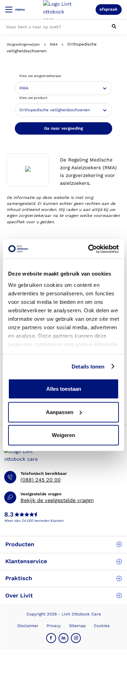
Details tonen (88, 366)
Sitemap (77, 625)
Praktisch (18, 578)
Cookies (102, 625)
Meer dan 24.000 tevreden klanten (34, 521)
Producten (19, 544)
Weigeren (63, 435)
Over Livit (19, 595)
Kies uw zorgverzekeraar (40, 76)
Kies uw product (33, 98)
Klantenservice (26, 561)
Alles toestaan (63, 389)
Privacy (54, 625)
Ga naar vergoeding (63, 128)
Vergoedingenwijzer (23, 44)
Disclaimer (27, 625)
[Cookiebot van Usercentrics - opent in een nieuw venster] (89, 248)
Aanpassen (59, 412)
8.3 (8, 515)
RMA (54, 44)
